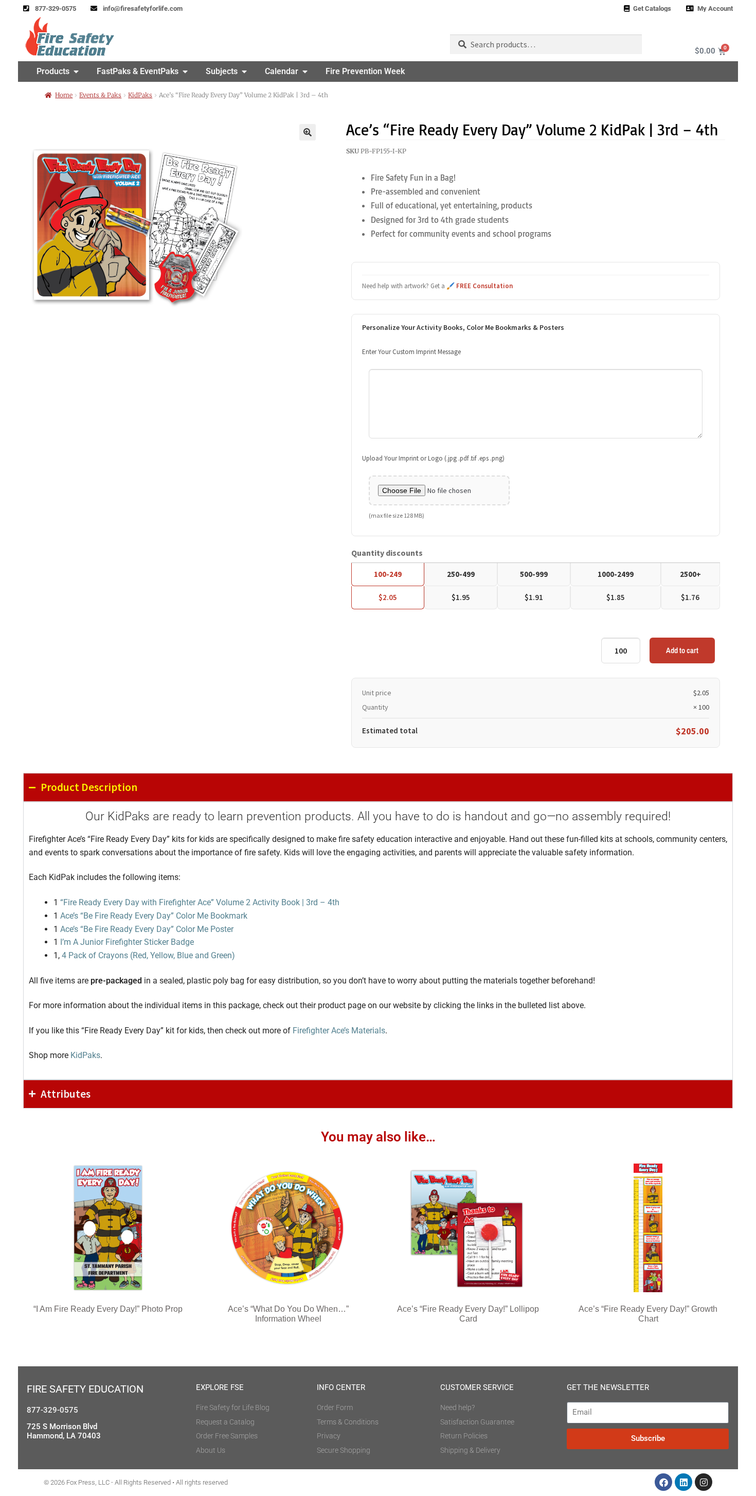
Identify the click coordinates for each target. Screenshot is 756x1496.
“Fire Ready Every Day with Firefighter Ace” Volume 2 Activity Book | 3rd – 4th (199, 902)
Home (64, 95)
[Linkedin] (683, 1482)
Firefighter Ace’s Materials (339, 1030)
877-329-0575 (52, 1410)
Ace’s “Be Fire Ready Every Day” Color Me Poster (146, 929)
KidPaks (140, 95)
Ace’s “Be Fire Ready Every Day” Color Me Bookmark (153, 916)
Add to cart (682, 650)
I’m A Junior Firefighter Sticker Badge (127, 942)
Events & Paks (100, 95)
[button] (307, 132)
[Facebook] (663, 1482)
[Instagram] (703, 1482)
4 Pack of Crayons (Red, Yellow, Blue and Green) (148, 955)
